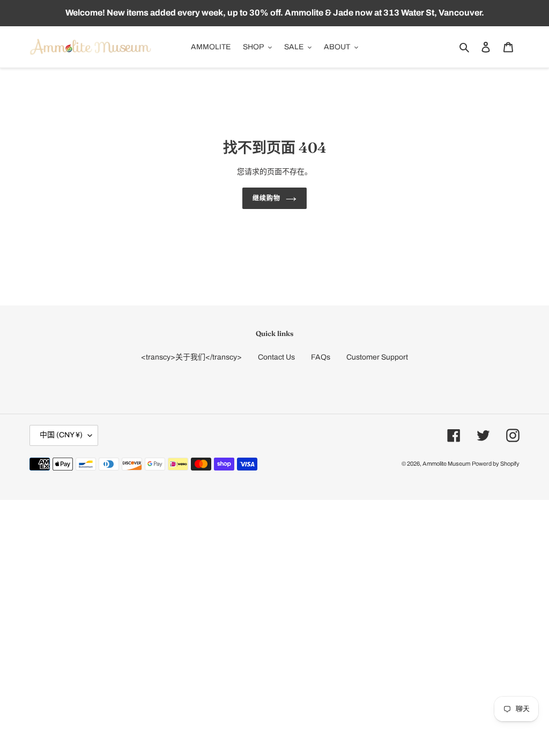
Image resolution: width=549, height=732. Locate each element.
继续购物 (266, 198)
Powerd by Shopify (496, 463)
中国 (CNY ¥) (61, 435)
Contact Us (276, 357)
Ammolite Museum (446, 463)
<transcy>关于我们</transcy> (191, 357)
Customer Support (377, 357)
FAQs (320, 357)
